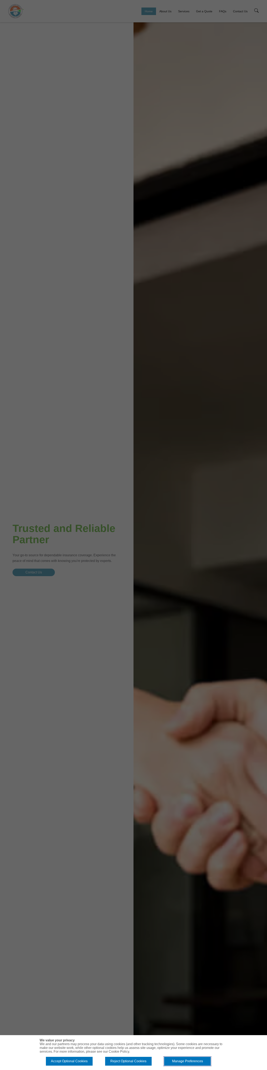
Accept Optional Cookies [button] (69, 1061)
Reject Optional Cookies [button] (128, 1061)
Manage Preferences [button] (187, 1061)
